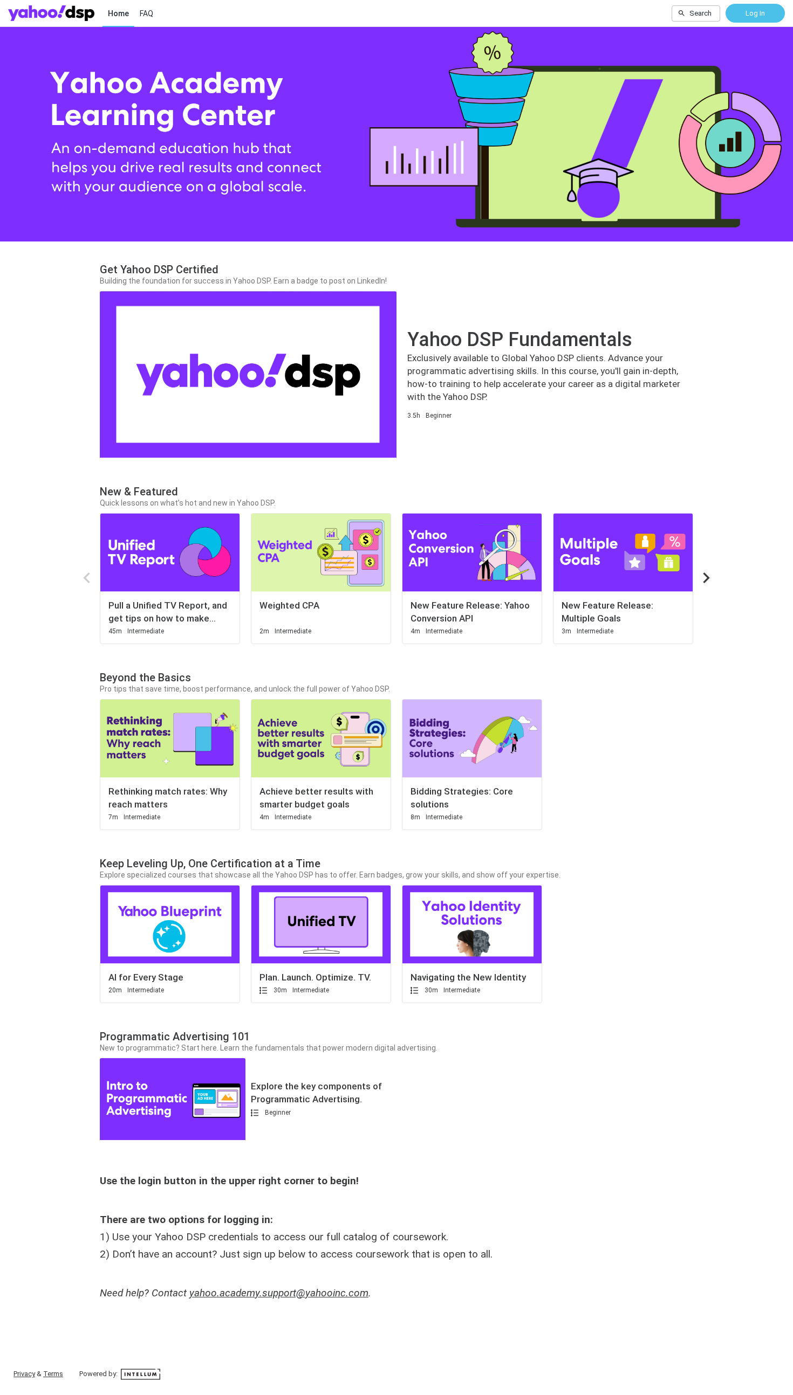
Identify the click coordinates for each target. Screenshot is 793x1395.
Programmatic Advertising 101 (175, 1036)
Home (118, 13)
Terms (53, 1374)
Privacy (24, 1374)
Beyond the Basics (145, 677)
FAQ (146, 13)
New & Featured (139, 491)
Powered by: (99, 1374)
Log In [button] (755, 13)
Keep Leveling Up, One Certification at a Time (210, 863)
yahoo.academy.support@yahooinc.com (278, 1293)
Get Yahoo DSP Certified (159, 269)
